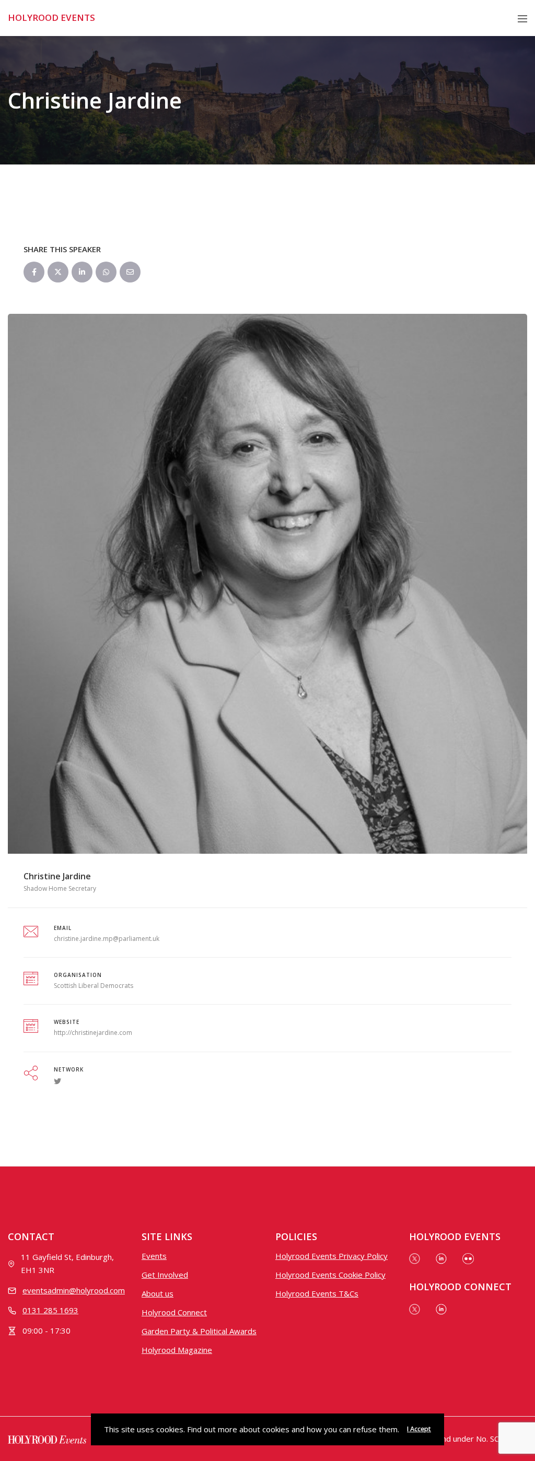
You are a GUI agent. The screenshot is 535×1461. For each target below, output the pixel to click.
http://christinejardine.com (93, 1032)
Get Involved (165, 1274)
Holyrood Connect (174, 1312)
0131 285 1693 (50, 1310)
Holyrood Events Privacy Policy (331, 1256)
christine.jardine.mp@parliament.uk (106, 938)
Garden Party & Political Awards (199, 1331)
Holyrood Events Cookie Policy (330, 1274)
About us (157, 1293)
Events (154, 1256)
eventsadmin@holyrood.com (73, 1290)
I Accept (419, 1428)
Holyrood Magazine (177, 1350)
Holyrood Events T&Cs (316, 1293)
